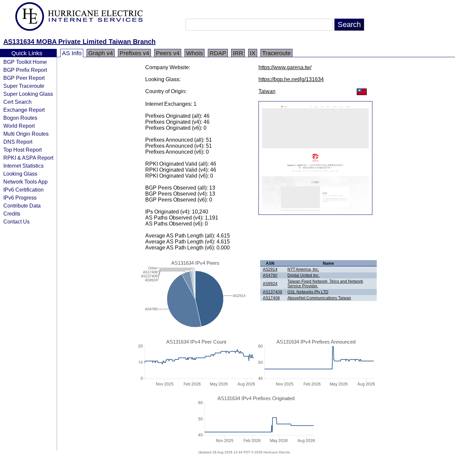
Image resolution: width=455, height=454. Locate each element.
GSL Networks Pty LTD (307, 292)
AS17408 (271, 298)
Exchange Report (24, 110)
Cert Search (17, 102)
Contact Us (16, 222)
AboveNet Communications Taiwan (319, 298)
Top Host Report (22, 150)
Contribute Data (22, 206)
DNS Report (17, 142)
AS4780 (270, 275)
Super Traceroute (23, 86)
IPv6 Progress (20, 198)
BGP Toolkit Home (25, 62)
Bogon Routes (20, 118)
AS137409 (272, 292)
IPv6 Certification (23, 190)
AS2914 (270, 269)
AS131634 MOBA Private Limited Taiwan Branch (79, 41)
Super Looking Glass (28, 94)
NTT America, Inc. (303, 269)
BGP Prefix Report (25, 70)
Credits (11, 214)
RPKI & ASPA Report (28, 158)
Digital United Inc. (303, 275)
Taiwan (266, 91)
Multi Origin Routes (26, 134)
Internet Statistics (23, 166)
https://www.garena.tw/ (284, 67)
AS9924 (270, 283)
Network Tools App (25, 182)
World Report (19, 126)
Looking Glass (20, 174)
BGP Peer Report (24, 78)
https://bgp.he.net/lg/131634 (291, 79)
